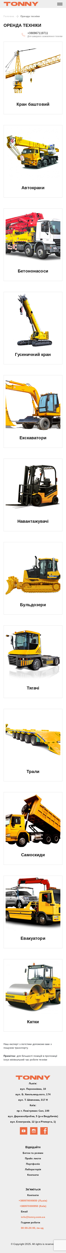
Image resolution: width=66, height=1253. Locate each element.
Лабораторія (33, 1169)
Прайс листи (33, 1158)
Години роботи (30, 1222)
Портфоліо (33, 1163)
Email (24, 1211)
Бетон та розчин (33, 1153)
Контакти (33, 1174)
